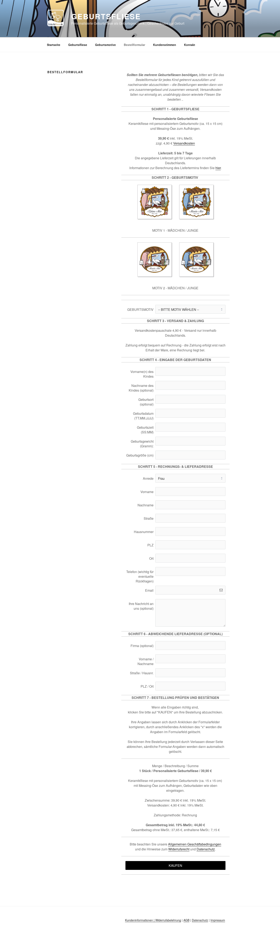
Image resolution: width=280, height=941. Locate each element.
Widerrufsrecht (178, 849)
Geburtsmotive (105, 45)
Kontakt (189, 45)
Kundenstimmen (164, 45)
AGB (186, 920)
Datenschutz (206, 849)
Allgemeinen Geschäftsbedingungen (194, 844)
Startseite (53, 45)
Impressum (218, 920)
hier (218, 167)
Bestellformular (134, 45)
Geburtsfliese (106, 16)
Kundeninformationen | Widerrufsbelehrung (153, 920)
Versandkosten (184, 143)
